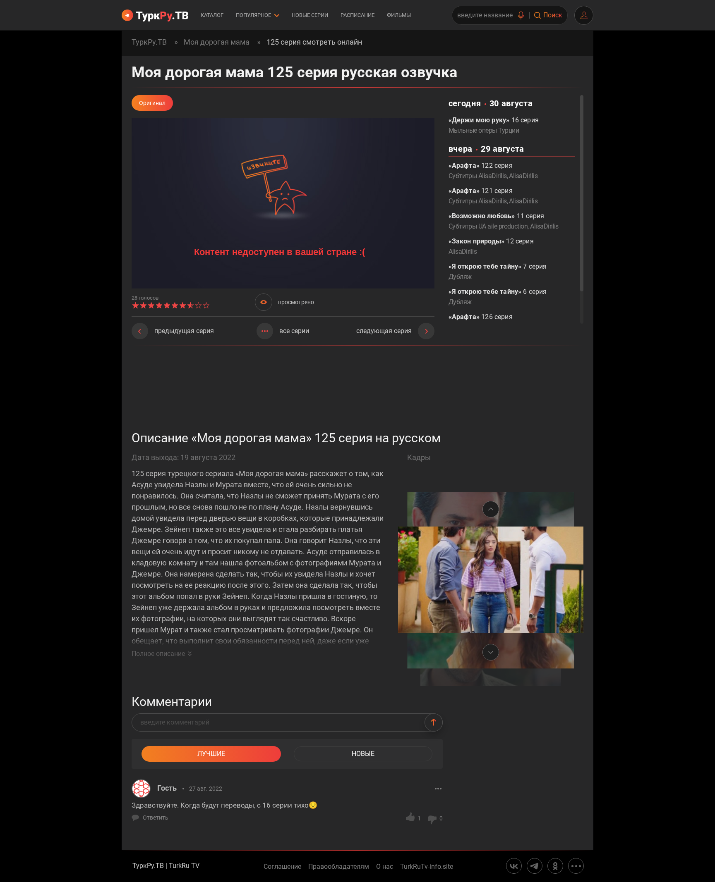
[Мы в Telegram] (534, 866)
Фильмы (399, 15)
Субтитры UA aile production (488, 226)
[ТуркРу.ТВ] (155, 15)
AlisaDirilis (523, 176)
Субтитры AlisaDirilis (478, 176)
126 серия (484, 322)
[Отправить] (434, 722)
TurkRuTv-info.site (426, 866)
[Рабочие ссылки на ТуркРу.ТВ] (576, 866)
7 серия (498, 271)
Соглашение (282, 866)
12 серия (491, 246)
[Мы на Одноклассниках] (555, 866)
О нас (384, 866)
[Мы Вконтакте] (514, 866)
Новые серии (310, 15)
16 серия (494, 125)
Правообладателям (338, 866)
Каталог (212, 15)
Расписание (357, 15)
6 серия (498, 297)
